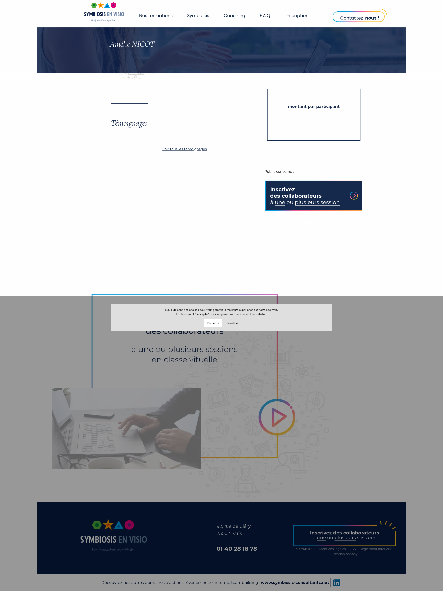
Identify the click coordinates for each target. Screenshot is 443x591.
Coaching (234, 15)
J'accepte (213, 323)
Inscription (297, 15)
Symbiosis (198, 15)
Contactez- (359, 18)
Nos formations (156, 15)
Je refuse (232, 323)
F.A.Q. (265, 15)
